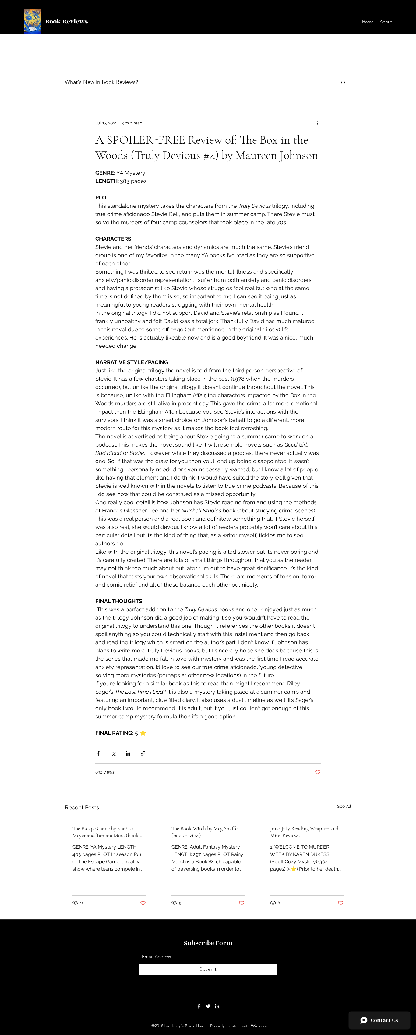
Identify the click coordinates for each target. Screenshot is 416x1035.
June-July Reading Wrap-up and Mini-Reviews (304, 832)
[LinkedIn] (217, 1006)
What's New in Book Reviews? (101, 82)
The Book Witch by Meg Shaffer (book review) (205, 832)
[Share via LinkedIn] (128, 753)
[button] (343, 82)
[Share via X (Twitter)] (113, 753)
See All (344, 806)
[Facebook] (199, 1006)
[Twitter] (208, 1006)
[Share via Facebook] (98, 753)
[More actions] (317, 123)
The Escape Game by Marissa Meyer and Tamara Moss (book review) (105, 832)
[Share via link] (143, 753)
